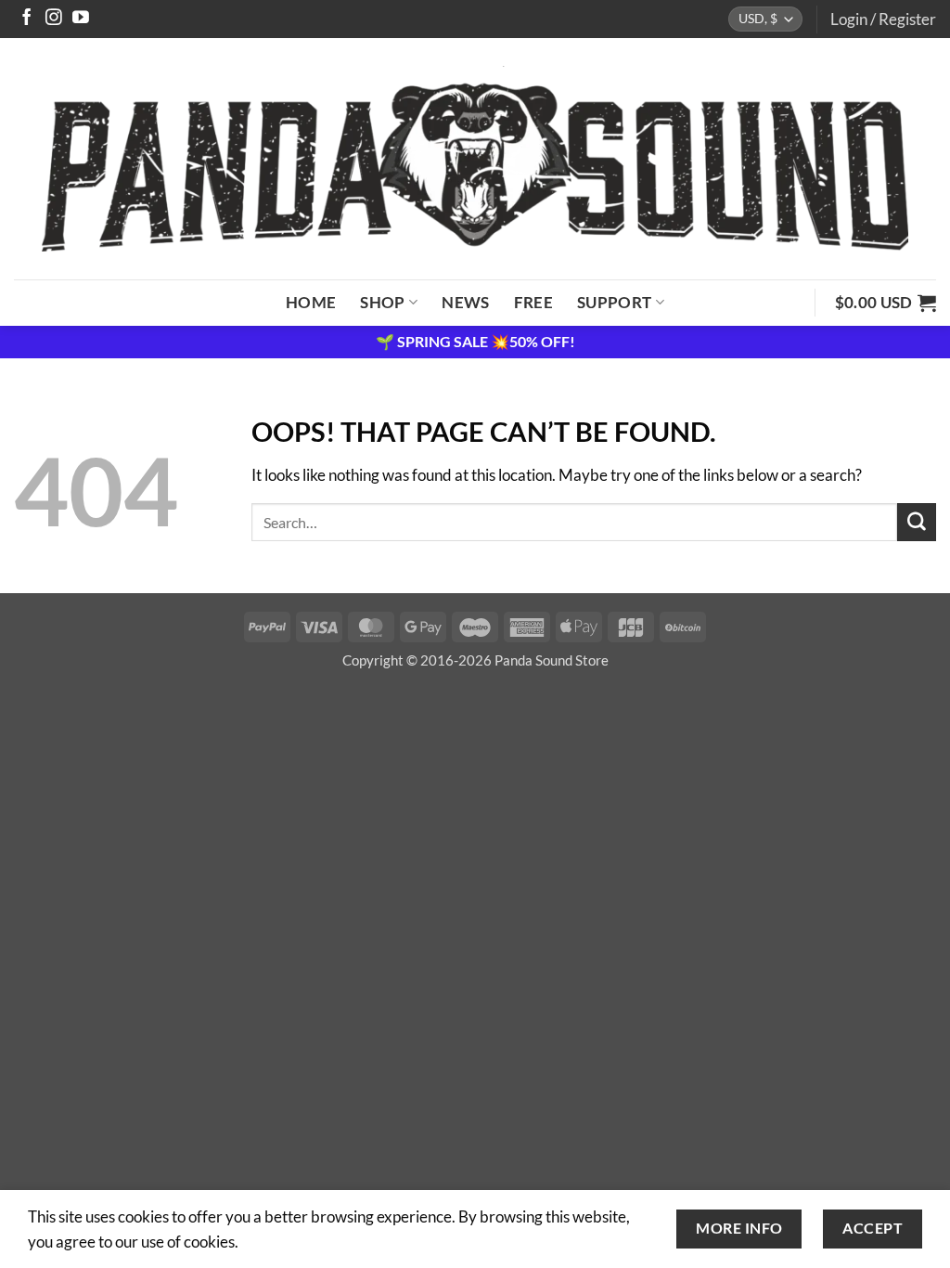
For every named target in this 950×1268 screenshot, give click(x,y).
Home (311, 302)
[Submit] (916, 522)
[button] (883, 19)
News (465, 302)
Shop (382, 302)
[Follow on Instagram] (53, 18)
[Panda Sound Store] (475, 159)
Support (614, 302)
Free (533, 302)
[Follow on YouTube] (80, 18)
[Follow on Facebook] (27, 18)
